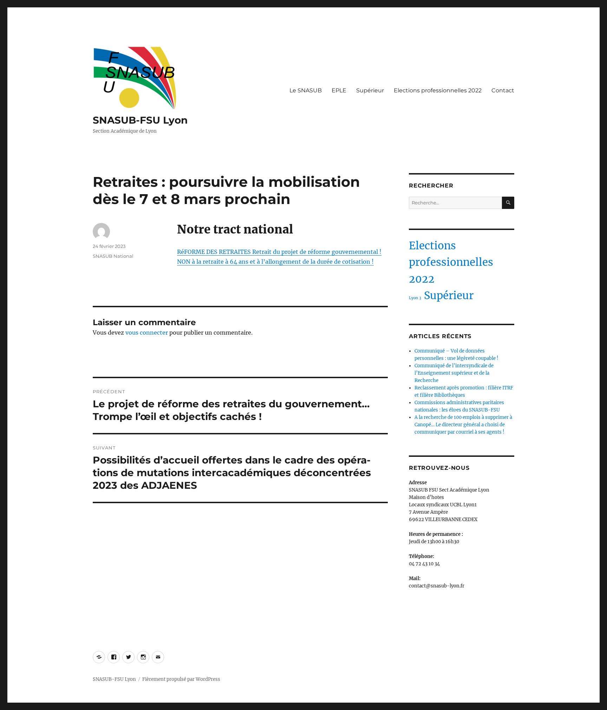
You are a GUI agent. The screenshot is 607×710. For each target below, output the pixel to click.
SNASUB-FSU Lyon (140, 120)
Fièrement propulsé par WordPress (181, 679)
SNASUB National (113, 256)
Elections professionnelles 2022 (438, 90)
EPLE (339, 90)
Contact (502, 90)
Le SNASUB (305, 90)
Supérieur (370, 90)
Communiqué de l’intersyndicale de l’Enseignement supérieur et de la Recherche (454, 373)
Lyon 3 (415, 298)
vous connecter (146, 332)
